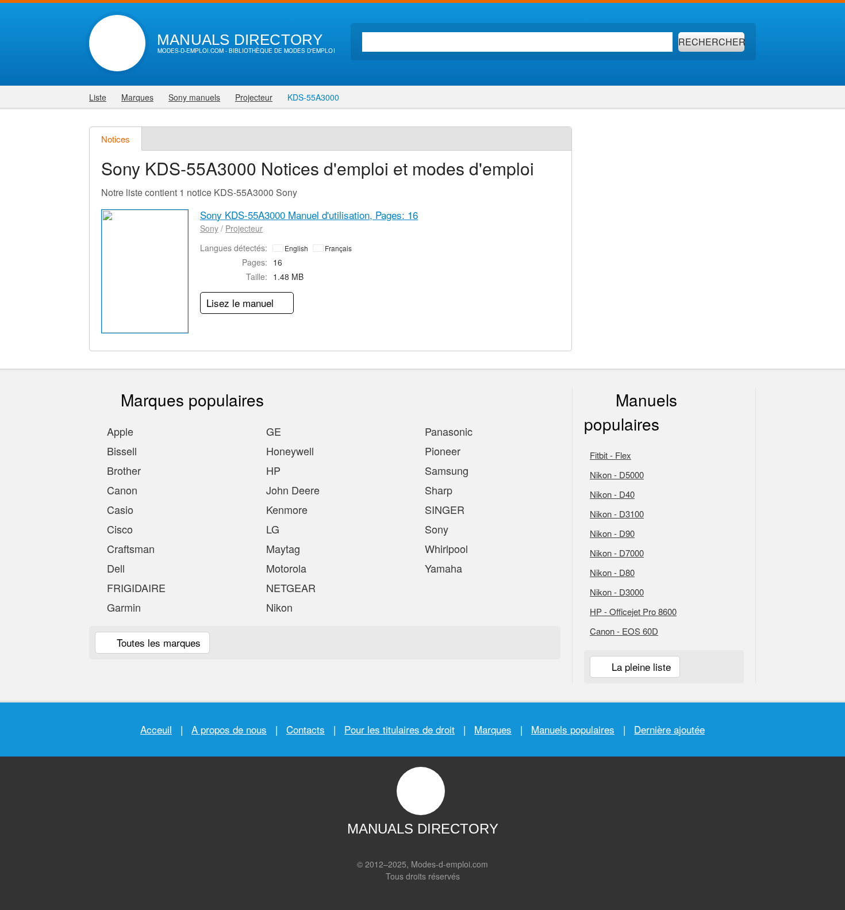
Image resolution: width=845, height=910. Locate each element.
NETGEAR (289, 587)
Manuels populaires (572, 729)
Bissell (120, 450)
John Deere (291, 489)
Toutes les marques (157, 642)
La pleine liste (640, 666)
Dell (114, 567)
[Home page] (117, 43)
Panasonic (447, 431)
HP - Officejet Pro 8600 (633, 611)
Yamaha (442, 567)
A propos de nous (229, 729)
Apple (118, 431)
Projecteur (244, 228)
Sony (209, 228)
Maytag (281, 548)
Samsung (445, 470)
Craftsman (129, 548)
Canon (120, 489)
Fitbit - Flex (610, 455)
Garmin (122, 607)
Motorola (284, 567)
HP (272, 470)
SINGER (443, 509)
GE (272, 431)
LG (271, 528)
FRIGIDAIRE (135, 587)
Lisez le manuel (241, 302)
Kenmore (285, 509)
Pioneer (441, 450)
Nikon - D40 (612, 494)
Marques (493, 729)
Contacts (305, 729)
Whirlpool (445, 548)
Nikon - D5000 (617, 475)
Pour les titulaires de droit (399, 729)
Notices (115, 139)
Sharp (437, 489)
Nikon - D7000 (617, 553)
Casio (118, 509)
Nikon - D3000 (617, 592)
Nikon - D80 (612, 572)
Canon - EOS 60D (624, 631)
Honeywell (288, 450)
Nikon (278, 607)
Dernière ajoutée (669, 729)
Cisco (118, 528)
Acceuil (156, 729)
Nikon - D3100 (617, 514)
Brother (122, 470)
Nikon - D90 (612, 533)
